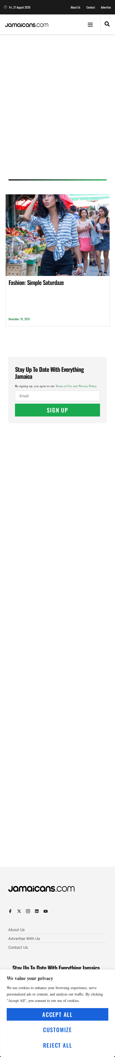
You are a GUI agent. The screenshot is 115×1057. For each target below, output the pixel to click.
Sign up (57, 410)
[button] (90, 24)
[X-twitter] (19, 911)
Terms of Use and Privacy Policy (76, 386)
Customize (57, 1029)
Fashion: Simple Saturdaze (36, 282)
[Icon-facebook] (10, 911)
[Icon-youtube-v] (46, 911)
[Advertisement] (57, 108)
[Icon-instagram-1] (28, 911)
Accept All (57, 1014)
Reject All (57, 1045)
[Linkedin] (37, 911)
